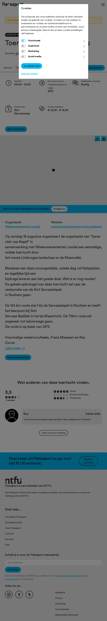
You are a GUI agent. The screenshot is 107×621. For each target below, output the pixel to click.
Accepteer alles (32, 66)
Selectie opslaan (29, 74)
